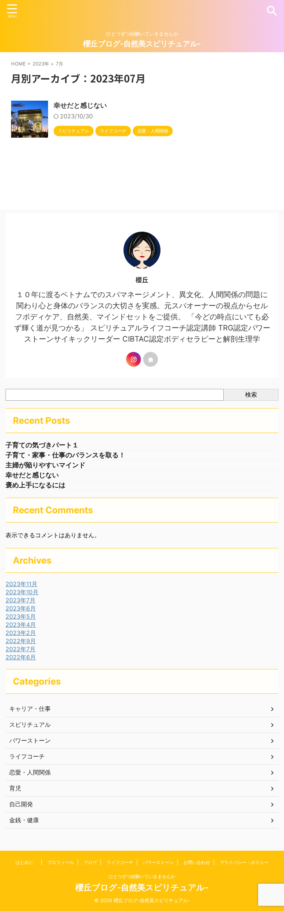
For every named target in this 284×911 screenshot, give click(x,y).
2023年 (41, 64)
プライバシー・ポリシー (244, 862)
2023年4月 (21, 624)
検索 (251, 394)
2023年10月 (22, 592)
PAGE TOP (269, 877)
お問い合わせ (196, 862)
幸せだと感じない (80, 105)
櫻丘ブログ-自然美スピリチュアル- (142, 43)
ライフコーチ (27, 756)
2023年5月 (21, 616)
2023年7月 (21, 600)
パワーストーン (30, 740)
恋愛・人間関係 (30, 772)
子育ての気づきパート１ (42, 445)
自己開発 (21, 804)
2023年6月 (21, 608)
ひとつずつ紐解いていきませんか (142, 876)
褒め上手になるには (35, 485)
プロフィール (60, 862)
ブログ (90, 862)
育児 (15, 788)
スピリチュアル (30, 724)
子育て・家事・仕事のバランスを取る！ (65, 455)
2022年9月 (21, 641)
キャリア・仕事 (30, 708)
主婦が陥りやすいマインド (45, 465)
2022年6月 (21, 657)
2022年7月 (21, 649)
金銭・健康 (24, 820)
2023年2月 (21, 632)
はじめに (27, 862)
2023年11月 (21, 584)
